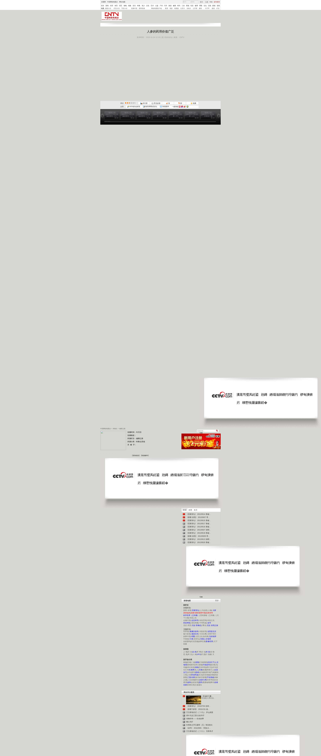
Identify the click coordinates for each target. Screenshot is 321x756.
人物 (210, 610)
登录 (201, 2)
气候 (212, 672)
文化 (147, 6)
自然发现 (194, 682)
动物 (193, 680)
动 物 (212, 652)
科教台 (115, 429)
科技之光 (210, 620)
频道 (213, 8)
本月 (195, 510)
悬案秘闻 (206, 682)
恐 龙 (185, 654)
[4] (128, 103)
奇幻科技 (190, 667)
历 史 (190, 652)
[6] (129, 103)
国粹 (205, 662)
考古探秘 (198, 665)
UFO (214, 667)
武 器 (203, 654)
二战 (193, 662)
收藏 (194, 103)
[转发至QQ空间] (187, 107)
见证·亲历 (187, 625)
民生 (197, 680)
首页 (102, 6)
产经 (161, 6)
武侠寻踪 (210, 680)
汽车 (165, 6)
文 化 (203, 652)
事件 (212, 682)
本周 (190, 510)
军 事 (199, 652)
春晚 (125, 6)
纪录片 (182, 8)
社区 (191, 6)
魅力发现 (186, 634)
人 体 (194, 654)
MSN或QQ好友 (134, 106)
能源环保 (206, 672)
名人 (196, 670)
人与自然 (203, 610)
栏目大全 (117, 8)
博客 (200, 6)
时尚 (178, 6)
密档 (189, 665)
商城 (187, 6)
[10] (133, 103)
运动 (201, 672)
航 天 (212, 654)
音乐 (134, 6)
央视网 (103, 2)
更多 (217, 600)
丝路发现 (202, 631)
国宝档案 (194, 623)
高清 (166, 8)
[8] (131, 103)
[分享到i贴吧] (182, 107)
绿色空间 (202, 620)
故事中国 (186, 636)
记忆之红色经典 (202, 636)
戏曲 (129, 6)
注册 (206, 2)
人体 (189, 675)
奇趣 (185, 667)
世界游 (186, 631)
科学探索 (202, 677)
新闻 (107, 6)
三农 (183, 6)
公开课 (195, 8)
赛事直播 (142, 8)
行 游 (208, 654)
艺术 (152, 6)
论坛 (205, 6)
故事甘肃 (201, 641)
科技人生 (193, 618)
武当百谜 (194, 641)
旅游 (170, 6)
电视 (102, 8)
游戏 (218, 6)
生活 (200, 675)
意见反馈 (156, 103)
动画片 (189, 8)
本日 (184, 510)
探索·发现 (187, 610)
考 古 (190, 654)
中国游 (186, 639)
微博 (196, 6)
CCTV (207, 8)
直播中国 (134, 8)
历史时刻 (202, 667)
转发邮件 (165, 106)
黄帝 (193, 672)
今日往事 (202, 634)
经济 (111, 6)
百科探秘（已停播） (208, 615)
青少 (143, 6)
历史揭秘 (206, 675)
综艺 (120, 6)
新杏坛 (196, 639)
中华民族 (202, 623)
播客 (200, 8)
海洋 (197, 677)
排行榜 (144, 103)
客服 (211, 2)
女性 (189, 672)
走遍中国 (186, 620)
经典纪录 (190, 685)
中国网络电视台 (112, 2)
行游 (201, 662)
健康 (174, 6)
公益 (156, 6)
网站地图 (122, 2)
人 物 (185, 652)
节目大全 (124, 8)
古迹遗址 (198, 685)
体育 (116, 6)
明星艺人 (210, 670)
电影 (171, 8)
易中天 (209, 667)
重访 (204, 625)
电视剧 (176, 8)
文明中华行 (211, 634)
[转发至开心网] (180, 107)
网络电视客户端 (156, 8)
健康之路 (122, 429)
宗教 (212, 675)
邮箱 (213, 6)
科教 (138, 6)
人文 (189, 680)
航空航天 (213, 665)
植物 (185, 662)
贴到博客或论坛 (151, 106)
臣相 (189, 662)
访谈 (209, 6)
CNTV (181, 37)
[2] (126, 103)
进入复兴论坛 (167, 37)
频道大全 (108, 8)
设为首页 (217, 2)
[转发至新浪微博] (185, 107)
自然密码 (186, 641)
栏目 (217, 8)
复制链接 (136, 455)
